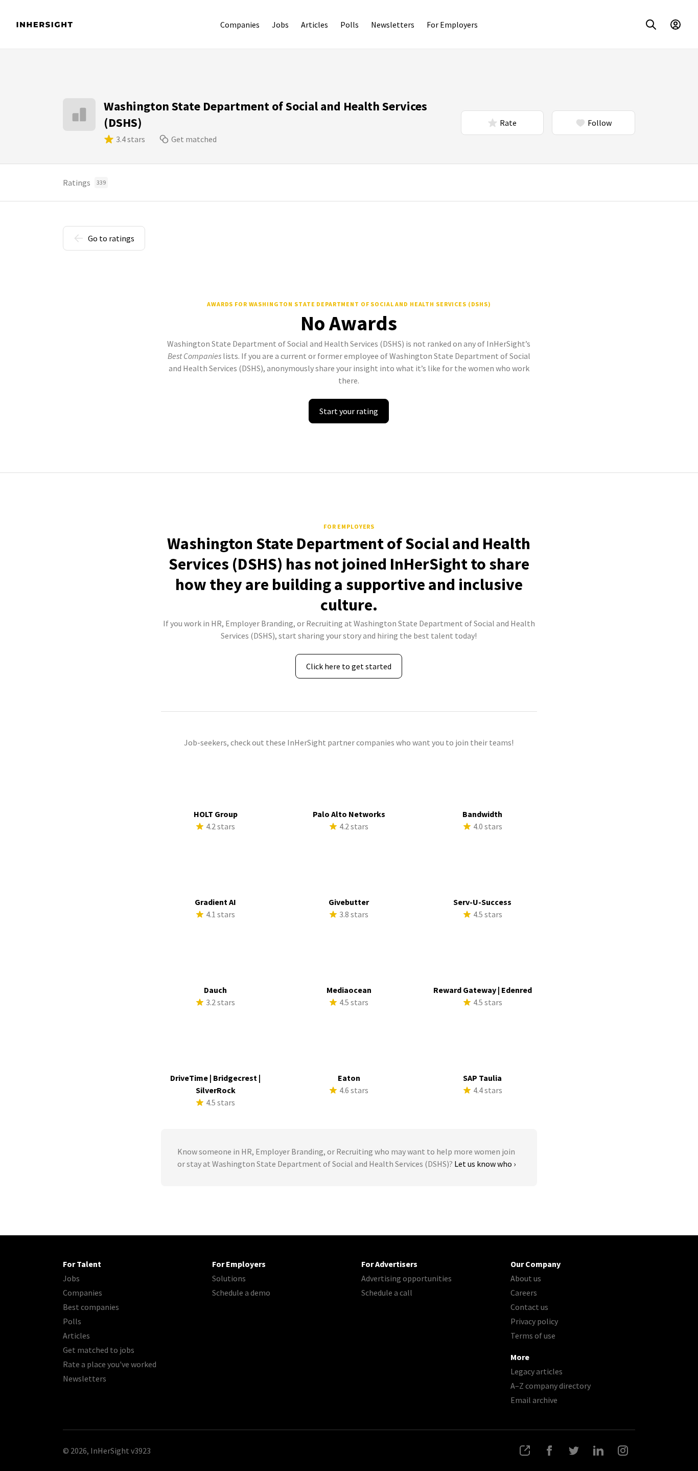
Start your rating (348, 411)
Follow (600, 123)
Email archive (533, 1400)
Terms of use (532, 1335)
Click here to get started (348, 666)
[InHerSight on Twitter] (574, 1450)
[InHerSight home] (44, 24)
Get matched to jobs (98, 1350)
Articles (314, 24)
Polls (349, 24)
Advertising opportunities (406, 1278)
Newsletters (392, 24)
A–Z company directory (550, 1386)
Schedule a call (386, 1292)
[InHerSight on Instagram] (623, 1450)
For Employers (452, 24)
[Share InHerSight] (525, 1450)
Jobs (280, 24)
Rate (508, 123)
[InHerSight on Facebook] (549, 1450)
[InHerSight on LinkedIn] (598, 1450)
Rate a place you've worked (109, 1364)
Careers (523, 1292)
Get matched (194, 139)
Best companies (91, 1307)
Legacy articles (536, 1371)
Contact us (529, 1307)
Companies (240, 24)
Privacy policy (534, 1321)
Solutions (229, 1278)
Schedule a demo (241, 1292)
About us (525, 1278)
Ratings (84, 182)
